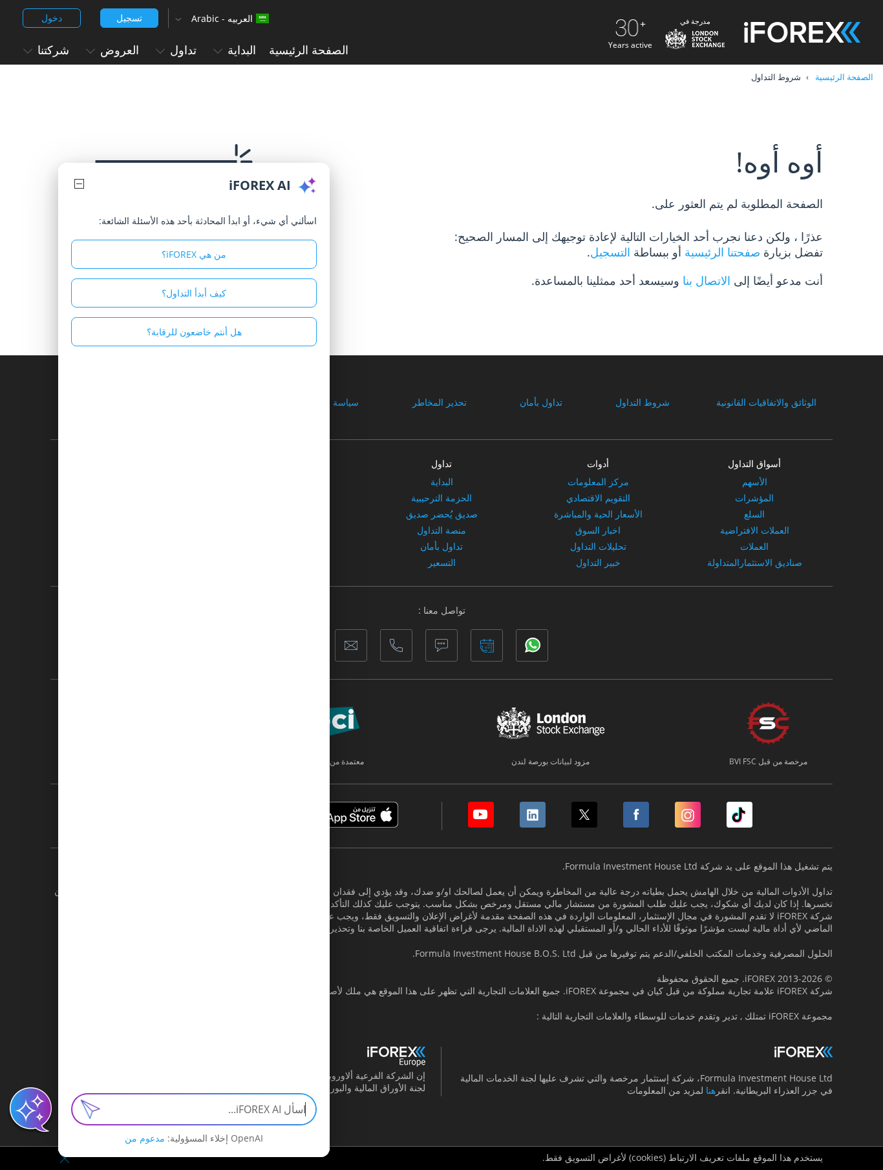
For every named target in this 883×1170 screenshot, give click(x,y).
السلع (754, 514)
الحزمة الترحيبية (441, 498)
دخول (51, 18)
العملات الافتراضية (754, 530)
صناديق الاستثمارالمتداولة (754, 563)
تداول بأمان (541, 402)
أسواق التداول (754, 463)
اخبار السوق (598, 530)
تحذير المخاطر (439, 402)
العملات (754, 546)
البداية (442, 482)
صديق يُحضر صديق (442, 514)
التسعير (442, 563)
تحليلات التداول (598, 546)
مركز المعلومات (598, 482)
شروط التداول (642, 402)
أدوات (598, 463)
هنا (711, 1090)
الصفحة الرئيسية (308, 49)
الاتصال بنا (706, 280)
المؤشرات (754, 498)
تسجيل (129, 18)
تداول (441, 463)
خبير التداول (598, 563)
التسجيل (610, 252)
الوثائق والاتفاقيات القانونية (766, 402)
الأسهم (754, 482)
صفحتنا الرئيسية (720, 252)
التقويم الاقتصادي (598, 498)
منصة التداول (441, 530)
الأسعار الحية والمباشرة (598, 514)
